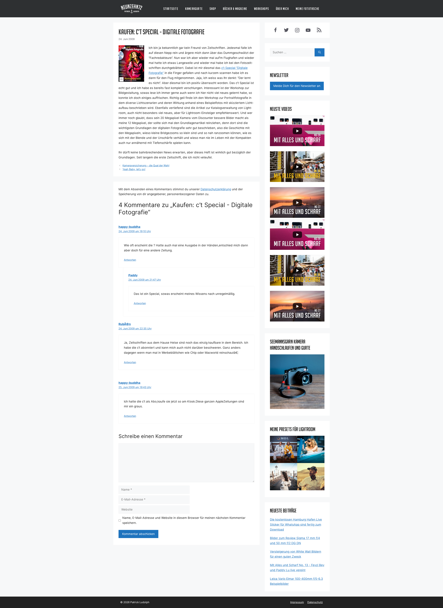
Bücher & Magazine (235, 9)
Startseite (170, 9)
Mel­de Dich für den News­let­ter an (296, 86)
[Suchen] (319, 52)
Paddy (133, 275)
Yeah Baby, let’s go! (134, 169)
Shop (213, 9)
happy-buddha (129, 227)
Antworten (130, 259)
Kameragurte (194, 9)
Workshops (261, 9)
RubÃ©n (125, 324)
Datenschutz (315, 602)
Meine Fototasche (307, 9)
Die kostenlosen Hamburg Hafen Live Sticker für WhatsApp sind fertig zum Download (296, 524)
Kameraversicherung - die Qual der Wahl (146, 165)
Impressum (297, 602)
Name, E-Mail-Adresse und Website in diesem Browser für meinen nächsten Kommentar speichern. (183, 520)
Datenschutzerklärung (216, 189)
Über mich (282, 9)
